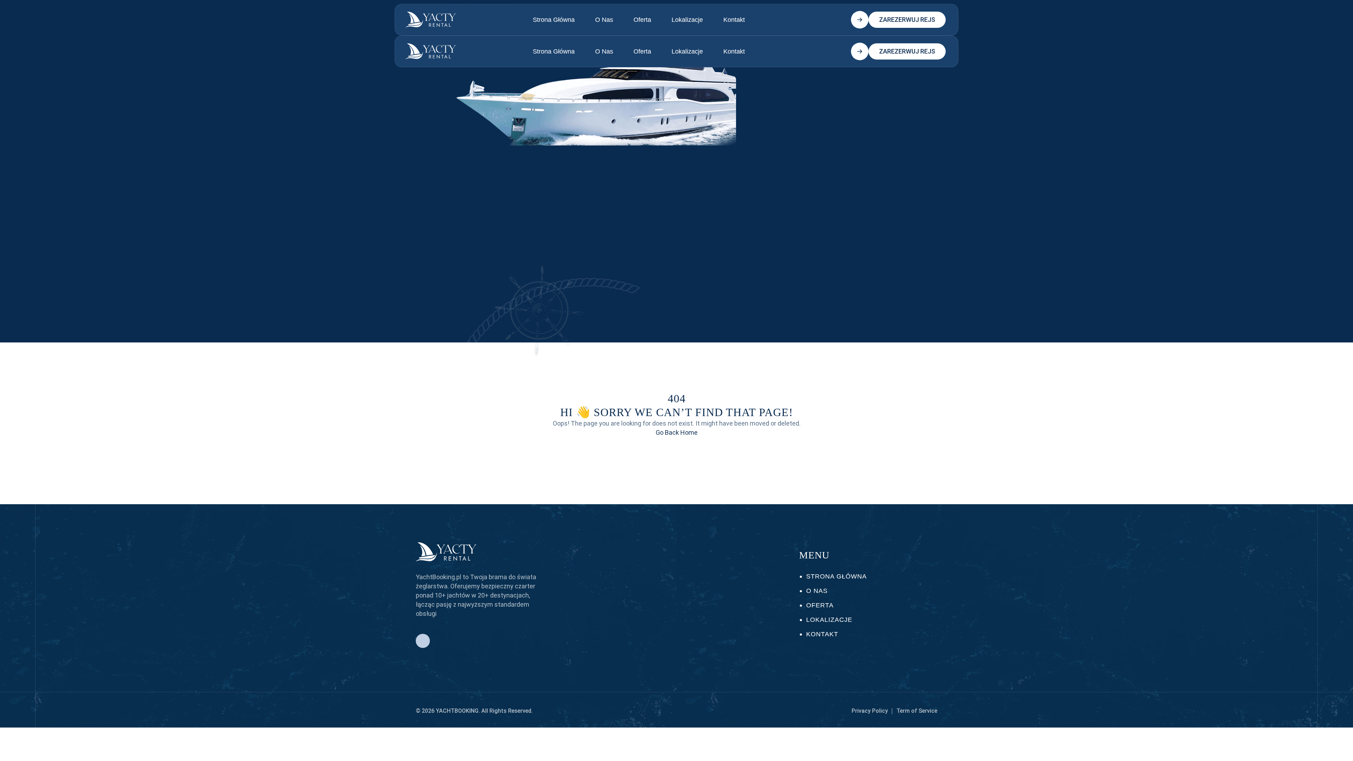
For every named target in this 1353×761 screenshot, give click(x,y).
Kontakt (734, 19)
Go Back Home (677, 432)
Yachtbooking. (458, 710)
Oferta (642, 19)
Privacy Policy (870, 710)
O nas (604, 19)
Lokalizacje (687, 19)
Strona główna (554, 19)
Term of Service (916, 710)
